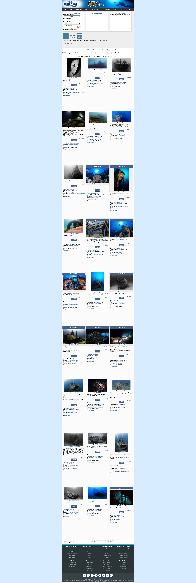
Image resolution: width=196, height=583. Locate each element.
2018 (70, 397)
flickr (88, 575)
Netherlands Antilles (79, 92)
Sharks (124, 551)
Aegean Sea (71, 412)
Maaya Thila (106, 564)
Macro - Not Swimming (124, 548)
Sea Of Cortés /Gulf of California (123, 206)
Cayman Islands (89, 550)
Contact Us (124, 564)
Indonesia (118, 519)
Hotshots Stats (72, 550)
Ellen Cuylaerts (98, 444)
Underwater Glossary (124, 566)
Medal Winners (72, 555)
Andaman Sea (95, 407)
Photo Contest (89, 566)
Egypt (93, 358)
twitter (103, 575)
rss (99, 575)
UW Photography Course (72, 562)
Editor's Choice (72, 551)
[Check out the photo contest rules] (76, 29)
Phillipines (107, 557)
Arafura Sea (94, 305)
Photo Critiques (89, 562)
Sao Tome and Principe (80, 193)
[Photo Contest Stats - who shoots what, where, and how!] (67, 29)
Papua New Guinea (101, 305)
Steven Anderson (98, 237)
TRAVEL (122, 9)
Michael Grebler (98, 124)
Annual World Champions (72, 553)
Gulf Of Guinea (71, 193)
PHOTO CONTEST (96, 9)
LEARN (87, 9)
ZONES (107, 9)
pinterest (95, 575)
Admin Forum (89, 570)
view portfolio (126, 471)
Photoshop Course (72, 564)
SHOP (128, 9)
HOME (65, 9)
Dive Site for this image (69, 88)
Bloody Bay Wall (106, 562)
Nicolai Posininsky (75, 446)
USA (89, 548)
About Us (124, 562)
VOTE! (74, 85)
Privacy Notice (94, 578)
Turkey (75, 412)
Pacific (93, 197)
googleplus (92, 575)
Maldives (89, 553)
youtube (107, 575)
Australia (89, 557)
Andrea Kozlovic (74, 344)
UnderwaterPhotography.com (103, 579)
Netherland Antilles (107, 555)
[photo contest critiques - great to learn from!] (65, 29)
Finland (74, 146)
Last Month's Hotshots (72, 548)
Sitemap (124, 568)
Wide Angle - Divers (124, 555)
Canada (99, 139)
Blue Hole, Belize (106, 568)
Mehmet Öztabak (74, 392)
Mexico (96, 197)
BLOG (71, 9)
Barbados (101, 83)
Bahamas (101, 254)
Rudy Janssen (122, 505)
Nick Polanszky (75, 77)
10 (113, 541)
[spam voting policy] (72, 29)
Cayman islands (126, 305)
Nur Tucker (122, 291)
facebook (84, 575)
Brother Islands (107, 570)
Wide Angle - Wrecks (73, 90)
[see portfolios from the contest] (68, 29)
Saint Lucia (124, 85)
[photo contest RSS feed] (75, 29)
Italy (107, 551)
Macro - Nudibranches (124, 550)
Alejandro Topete (98, 183)
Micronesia (100, 407)
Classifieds (89, 564)
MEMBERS (78, 9)
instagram (111, 575)
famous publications (100, 42)
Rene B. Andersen (74, 127)
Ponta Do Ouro (107, 572)
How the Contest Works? (70, 46)
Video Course (72, 566)
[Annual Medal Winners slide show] (70, 29)
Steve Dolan (98, 69)
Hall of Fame (72, 557)
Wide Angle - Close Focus (124, 553)
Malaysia (89, 555)
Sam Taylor (98, 292)
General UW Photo (89, 568)
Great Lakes (94, 139)
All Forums (89, 572)
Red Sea (117, 363)
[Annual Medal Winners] (71, 29)
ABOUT (115, 9)
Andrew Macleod (74, 180)
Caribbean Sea (71, 92)
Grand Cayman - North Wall (106, 566)
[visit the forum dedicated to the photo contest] (63, 29)
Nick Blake (122, 73)
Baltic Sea (70, 146)
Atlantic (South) (119, 305)
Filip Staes (122, 191)
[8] (108, 541)
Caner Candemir (98, 500)
